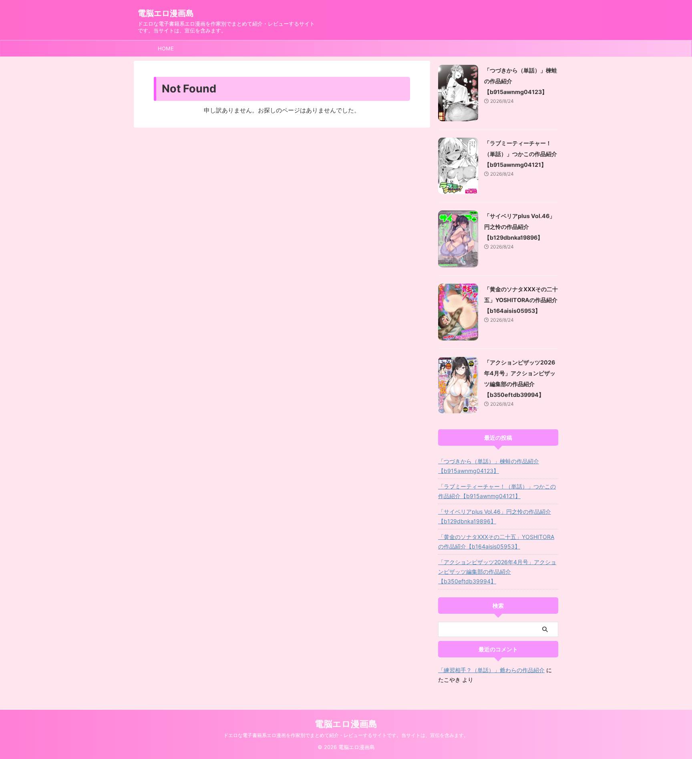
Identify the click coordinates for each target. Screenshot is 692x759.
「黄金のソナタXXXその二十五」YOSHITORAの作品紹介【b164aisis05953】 (521, 300)
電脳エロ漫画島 (166, 13)
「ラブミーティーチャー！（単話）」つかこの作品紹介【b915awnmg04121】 (520, 154)
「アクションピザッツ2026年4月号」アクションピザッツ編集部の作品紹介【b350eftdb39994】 (497, 572)
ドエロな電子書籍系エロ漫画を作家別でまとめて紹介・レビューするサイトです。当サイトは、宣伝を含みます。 (346, 735)
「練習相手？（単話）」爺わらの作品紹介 (491, 670)
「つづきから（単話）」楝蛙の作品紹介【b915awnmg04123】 (488, 466)
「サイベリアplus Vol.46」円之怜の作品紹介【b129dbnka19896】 (519, 226)
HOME (166, 48)
